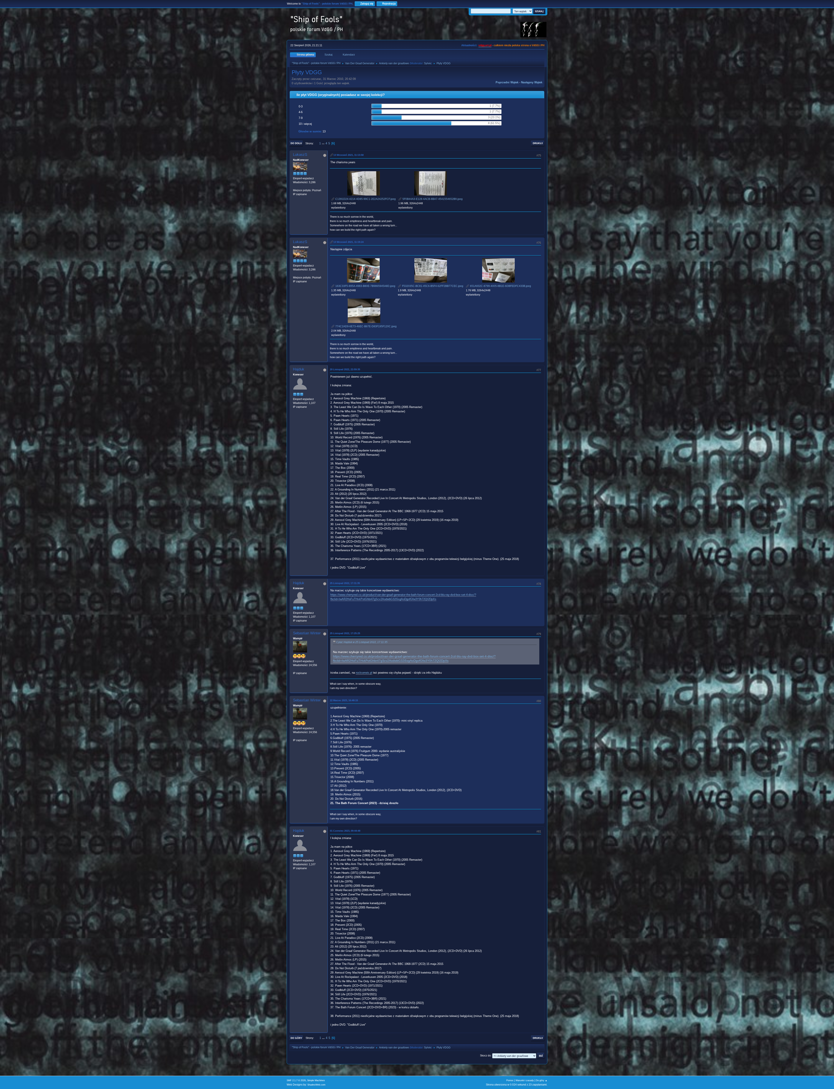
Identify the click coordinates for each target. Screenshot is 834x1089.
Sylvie (427, 63)
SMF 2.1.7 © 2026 (296, 1080)
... (323, 143)
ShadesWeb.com (316, 1084)
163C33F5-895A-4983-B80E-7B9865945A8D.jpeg (365, 286)
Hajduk (298, 369)
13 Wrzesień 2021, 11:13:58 (348, 155)
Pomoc (510, 1080)
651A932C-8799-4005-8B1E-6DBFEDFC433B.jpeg (500, 286)
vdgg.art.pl (484, 45)
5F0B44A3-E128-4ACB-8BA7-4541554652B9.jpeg (432, 199)
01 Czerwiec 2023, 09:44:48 (345, 830)
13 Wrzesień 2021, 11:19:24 (348, 242)
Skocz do (485, 1055)
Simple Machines (316, 1080)
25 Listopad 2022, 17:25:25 (345, 633)
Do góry (296, 1038)
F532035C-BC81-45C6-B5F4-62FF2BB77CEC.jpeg (432, 286)
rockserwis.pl (364, 672)
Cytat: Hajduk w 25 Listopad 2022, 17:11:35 (361, 642)
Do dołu (296, 143)
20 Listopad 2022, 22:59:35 (345, 369)
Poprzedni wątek (507, 82)
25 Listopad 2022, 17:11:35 (345, 583)
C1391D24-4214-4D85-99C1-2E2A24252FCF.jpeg (365, 199)
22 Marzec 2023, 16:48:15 (344, 700)
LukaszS (300, 155)
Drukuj (538, 143)
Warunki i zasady (525, 1080)
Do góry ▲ (541, 1080)
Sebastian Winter (307, 633)
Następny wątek (531, 82)
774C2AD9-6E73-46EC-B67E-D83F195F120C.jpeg (366, 326)
